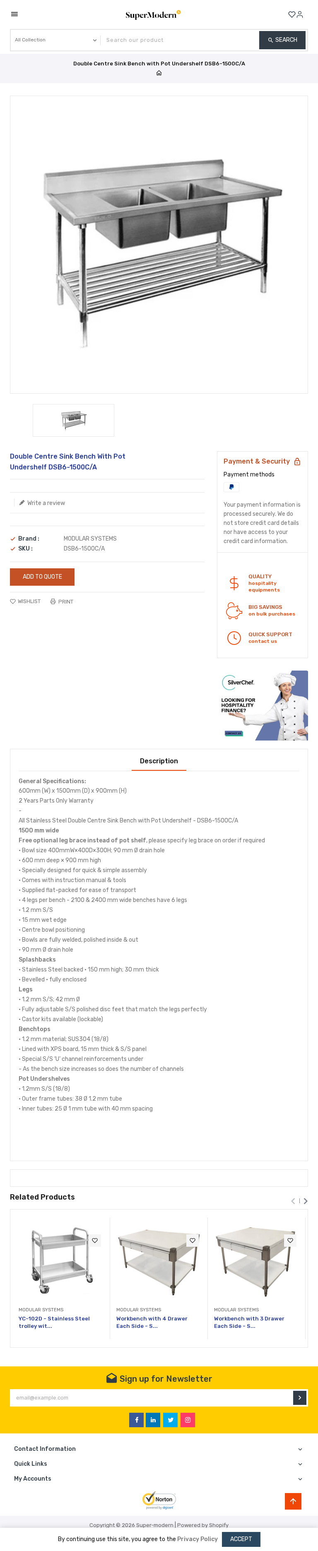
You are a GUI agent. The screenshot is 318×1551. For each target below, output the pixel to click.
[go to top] (293, 1501)
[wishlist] (95, 1240)
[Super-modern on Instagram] (188, 1420)
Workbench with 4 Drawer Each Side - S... (152, 1322)
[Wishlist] (292, 14)
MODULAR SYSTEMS (90, 538)
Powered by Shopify (203, 1525)
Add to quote (42, 576)
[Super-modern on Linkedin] (153, 1420)
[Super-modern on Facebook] (136, 1420)
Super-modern (154, 1525)
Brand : (28, 539)
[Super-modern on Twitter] (170, 1420)
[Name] (299, 1398)
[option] (73, 420)
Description (159, 761)
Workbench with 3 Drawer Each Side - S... (249, 1322)
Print (65, 602)
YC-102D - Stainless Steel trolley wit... (54, 1322)
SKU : (25, 549)
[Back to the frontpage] (159, 73)
